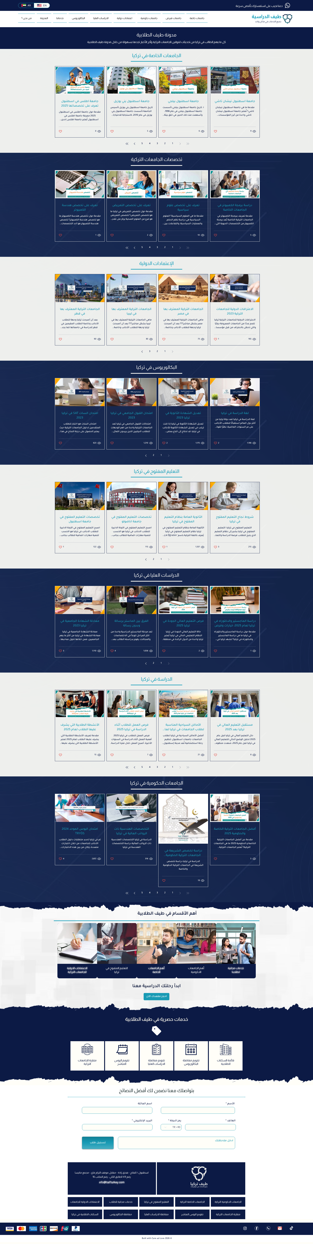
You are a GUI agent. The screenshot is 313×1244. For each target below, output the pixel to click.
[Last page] (127, 143)
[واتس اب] (268, 1230)
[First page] (188, 143)
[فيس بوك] (256, 1230)
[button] (196, 18)
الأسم (231, 1105)
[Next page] (134, 143)
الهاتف (231, 1122)
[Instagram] (245, 1230)
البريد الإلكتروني (142, 1122)
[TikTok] (291, 1230)
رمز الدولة (175, 1122)
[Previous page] (180, 143)
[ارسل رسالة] (280, 1230)
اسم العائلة (145, 1105)
